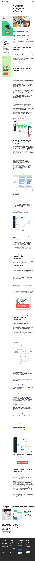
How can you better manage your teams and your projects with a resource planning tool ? (6, 526)
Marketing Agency (21, 546)
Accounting (28, 546)
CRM (11, 543)
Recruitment (4, 551)
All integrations (28, 542)
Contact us (4, 540)
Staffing (11, 542)
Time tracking (12, 555)
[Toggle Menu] (33, 1)
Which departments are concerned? (6, 52)
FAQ (3, 549)
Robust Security (5, 546)
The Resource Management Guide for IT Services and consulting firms (28, 514)
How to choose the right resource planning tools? (17, 525)
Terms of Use (4, 543)
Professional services (21, 543)
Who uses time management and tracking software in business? (6, 49)
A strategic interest (5, 46)
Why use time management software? (5, 41)
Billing (11, 545)
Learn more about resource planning (22, 462)
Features (11, 540)
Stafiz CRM (30, 454)
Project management (13, 548)
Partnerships (4, 552)
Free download (7, 32)
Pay (26, 549)
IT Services (20, 545)
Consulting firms (20, 542)
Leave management (13, 546)
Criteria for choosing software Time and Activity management (23, 306)
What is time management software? (5, 38)
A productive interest (6, 44)
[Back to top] (33, 556)
